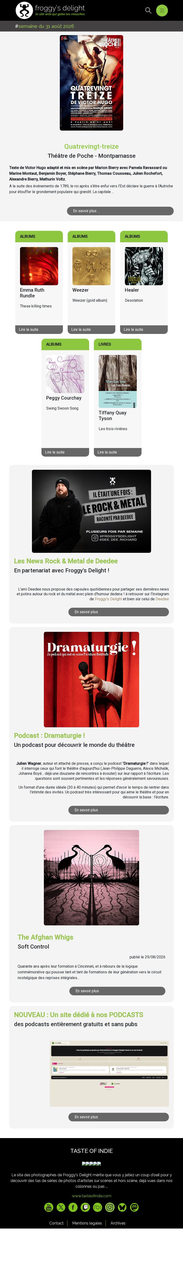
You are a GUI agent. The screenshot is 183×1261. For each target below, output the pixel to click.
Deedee (162, 599)
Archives (118, 1223)
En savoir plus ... (86, 211)
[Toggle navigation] (162, 10)
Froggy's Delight (108, 599)
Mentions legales (87, 1223)
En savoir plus (86, 612)
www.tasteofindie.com (91, 1196)
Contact (56, 1223)
